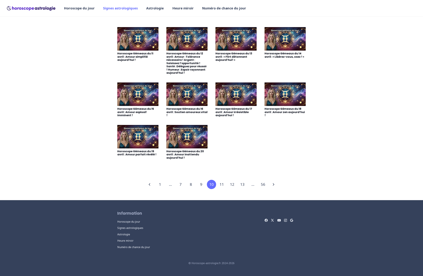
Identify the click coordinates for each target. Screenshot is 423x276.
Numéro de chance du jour (133, 247)
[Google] (291, 220)
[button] (140, 8)
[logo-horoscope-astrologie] (31, 8)
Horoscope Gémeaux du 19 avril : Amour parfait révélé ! (136, 153)
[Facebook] (266, 220)
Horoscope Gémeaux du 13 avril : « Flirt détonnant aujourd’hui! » (233, 57)
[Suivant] (273, 184)
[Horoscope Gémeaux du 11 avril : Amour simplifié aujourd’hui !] (137, 39)
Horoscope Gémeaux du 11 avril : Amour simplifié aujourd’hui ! (135, 57)
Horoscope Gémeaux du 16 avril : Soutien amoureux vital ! (187, 112)
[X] (272, 220)
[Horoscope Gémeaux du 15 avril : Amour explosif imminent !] (137, 94)
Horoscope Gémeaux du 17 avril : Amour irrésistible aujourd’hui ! (233, 112)
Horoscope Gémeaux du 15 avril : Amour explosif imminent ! (135, 112)
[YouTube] (279, 220)
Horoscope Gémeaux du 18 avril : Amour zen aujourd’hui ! (285, 112)
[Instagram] (285, 220)
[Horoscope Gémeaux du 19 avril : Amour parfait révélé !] (137, 136)
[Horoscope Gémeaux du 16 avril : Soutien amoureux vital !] (187, 94)
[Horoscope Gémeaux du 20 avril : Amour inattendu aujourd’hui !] (187, 136)
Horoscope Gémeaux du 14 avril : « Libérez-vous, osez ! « (285, 55)
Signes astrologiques (130, 228)
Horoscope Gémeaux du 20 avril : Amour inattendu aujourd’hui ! (185, 154)
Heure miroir (125, 240)
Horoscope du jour (128, 221)
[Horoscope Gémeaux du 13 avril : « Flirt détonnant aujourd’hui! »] (236, 39)
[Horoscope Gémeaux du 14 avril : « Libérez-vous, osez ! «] (285, 39)
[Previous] (149, 184)
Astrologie (123, 234)
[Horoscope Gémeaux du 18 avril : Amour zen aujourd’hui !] (285, 94)
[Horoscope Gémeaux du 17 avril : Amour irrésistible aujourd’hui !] (236, 94)
